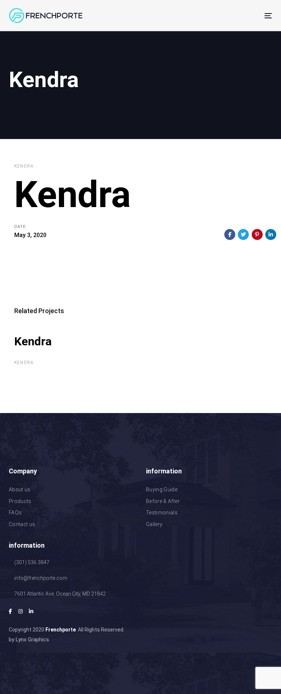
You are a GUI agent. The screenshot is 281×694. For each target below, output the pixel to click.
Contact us (22, 524)
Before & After (163, 501)
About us (20, 489)
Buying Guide (161, 489)
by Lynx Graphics (29, 639)
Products (20, 501)
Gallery (154, 524)
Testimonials (161, 512)
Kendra (24, 166)
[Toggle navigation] (228, 15)
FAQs (15, 512)
